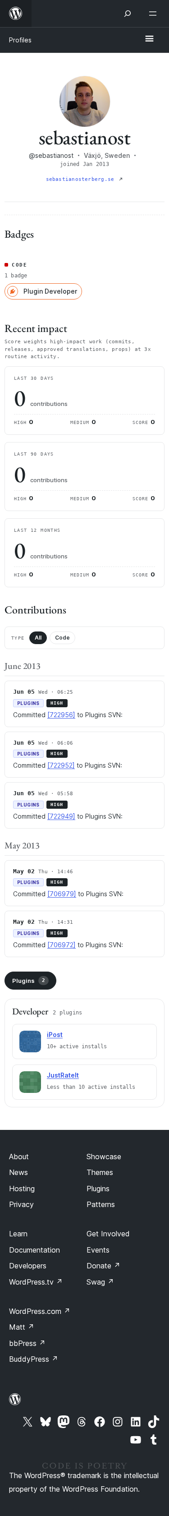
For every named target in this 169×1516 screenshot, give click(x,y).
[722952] (61, 765)
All (38, 637)
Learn (18, 1233)
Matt (21, 1327)
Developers (27, 1265)
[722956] (61, 715)
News (18, 1172)
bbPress (27, 1343)
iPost (55, 1034)
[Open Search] (127, 13)
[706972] (61, 945)
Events (98, 1249)
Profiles (20, 40)
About (19, 1156)
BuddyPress (33, 1359)
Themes (100, 1172)
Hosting (22, 1188)
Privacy (21, 1204)
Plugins (28, 980)
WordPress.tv (36, 1281)
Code (62, 637)
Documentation (34, 1249)
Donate (103, 1265)
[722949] (61, 816)
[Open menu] (154, 13)
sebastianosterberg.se (82, 179)
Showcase (104, 1156)
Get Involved (108, 1233)
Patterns (101, 1204)
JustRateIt (63, 1075)
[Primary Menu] (149, 39)
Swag (100, 1281)
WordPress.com (39, 1311)
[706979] (61, 894)
